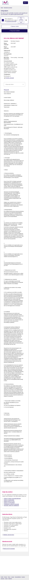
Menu (25, 2)
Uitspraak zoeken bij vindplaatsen (11, 505)
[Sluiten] (26, 20)
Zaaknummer (7, 50)
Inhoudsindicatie (8, 61)
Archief (6, 578)
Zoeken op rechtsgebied (9, 502)
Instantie (6, 41)
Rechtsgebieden (8, 54)
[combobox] (14, 84)
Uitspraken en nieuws (8, 7)
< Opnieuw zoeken (14, 26)
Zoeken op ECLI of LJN (9, 501)
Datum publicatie (6, 47)
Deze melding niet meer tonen (21, 20)
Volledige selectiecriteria (8, 534)
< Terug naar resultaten (14, 30)
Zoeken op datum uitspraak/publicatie (12, 498)
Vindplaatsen (7, 74)
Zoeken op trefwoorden (9, 500)
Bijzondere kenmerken (6, 58)
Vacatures (2, 578)
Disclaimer (10, 578)
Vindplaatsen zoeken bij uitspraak (11, 504)
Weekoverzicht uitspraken (9, 548)
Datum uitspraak (6, 44)
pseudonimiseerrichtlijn (11, 21)
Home (2, 7)
